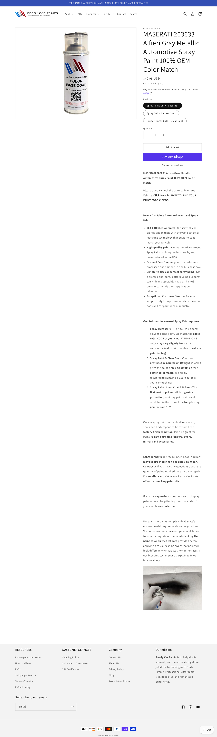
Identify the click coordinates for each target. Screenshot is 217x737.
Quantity (147, 128)
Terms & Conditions (119, 681)
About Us (114, 663)
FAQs (18, 669)
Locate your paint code (28, 657)
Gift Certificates (70, 669)
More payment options (172, 165)
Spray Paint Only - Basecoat (163, 105)
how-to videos (152, 560)
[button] (68, 13)
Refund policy (22, 687)
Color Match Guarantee (75, 663)
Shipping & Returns (25, 675)
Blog (111, 675)
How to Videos (23, 663)
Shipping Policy (70, 657)
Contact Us (115, 657)
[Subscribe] (72, 707)
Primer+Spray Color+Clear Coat (165, 120)
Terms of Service (24, 681)
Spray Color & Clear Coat (161, 113)
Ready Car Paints (112, 735)
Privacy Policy (116, 669)
